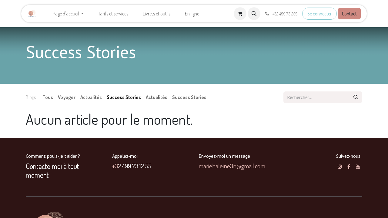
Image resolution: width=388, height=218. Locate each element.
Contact (349, 14)
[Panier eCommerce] (240, 13)
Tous (47, 97)
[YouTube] (358, 166)
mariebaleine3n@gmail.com (232, 166)
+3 (115, 166)
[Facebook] (348, 166)
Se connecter (319, 14)
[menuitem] (68, 14)
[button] (254, 13)
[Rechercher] (356, 97)
